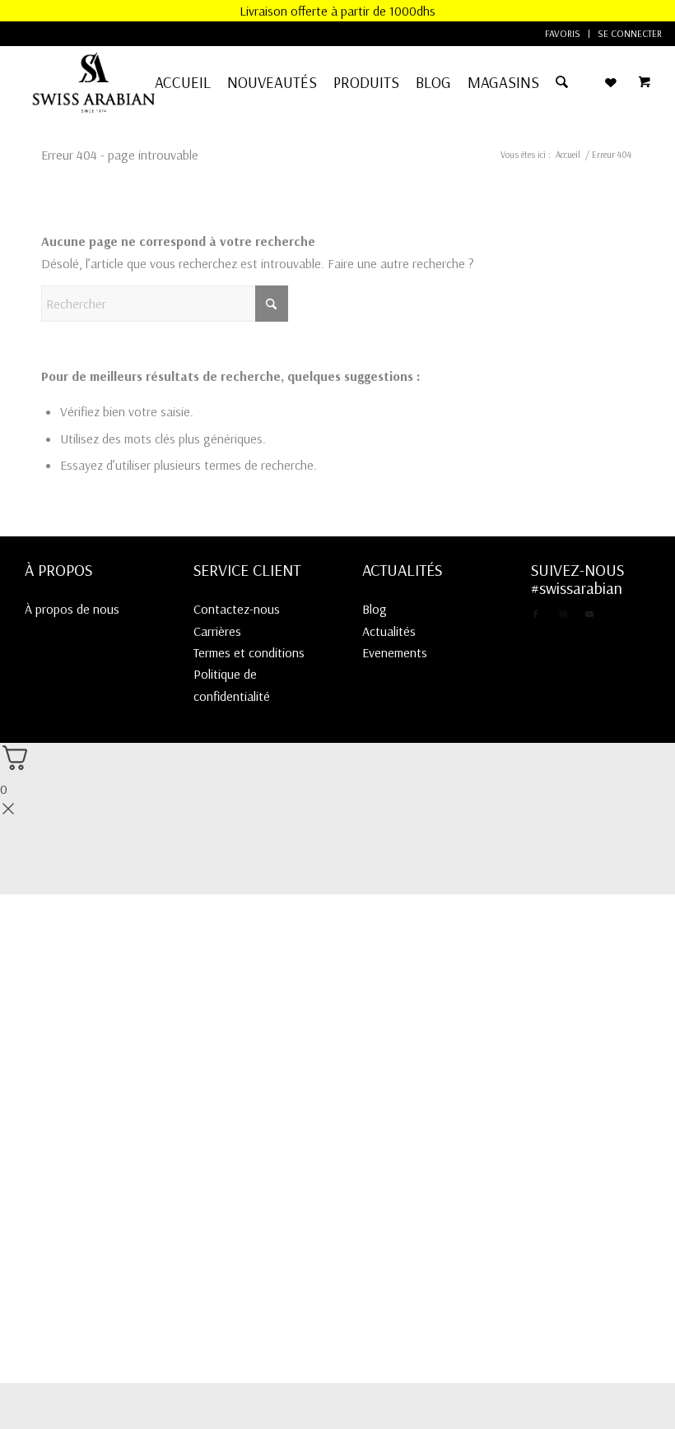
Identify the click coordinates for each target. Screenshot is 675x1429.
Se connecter (630, 33)
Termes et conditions (249, 652)
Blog (374, 609)
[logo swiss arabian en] (94, 82)
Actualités (389, 631)
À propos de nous (72, 609)
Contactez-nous (236, 609)
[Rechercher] (561, 82)
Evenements (394, 652)
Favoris (562, 33)
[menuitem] (563, 34)
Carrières (217, 631)
